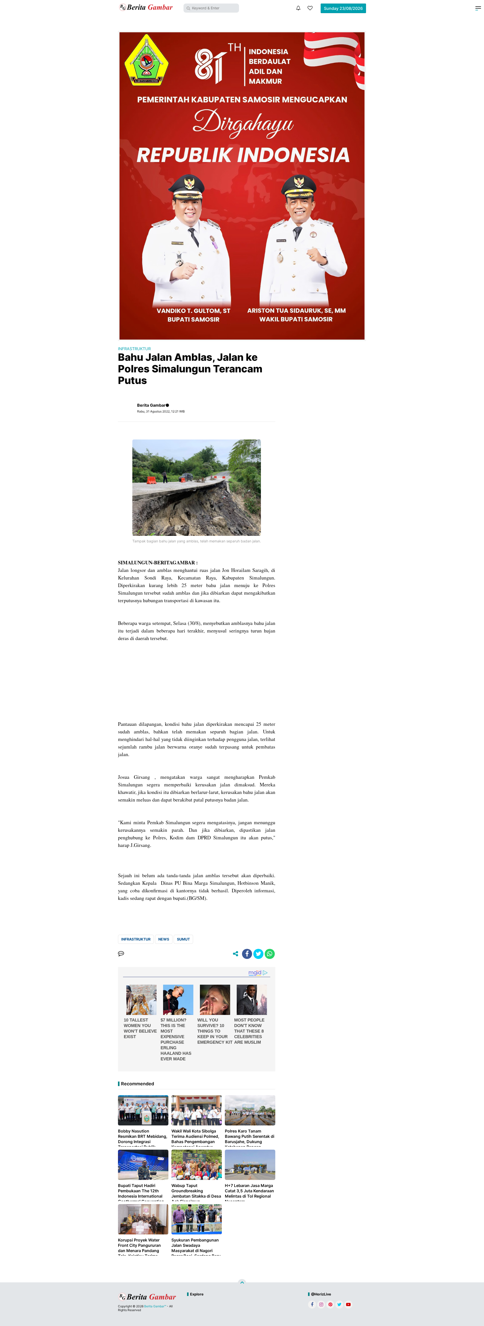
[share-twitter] (258, 954)
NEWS (163, 939)
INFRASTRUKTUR (134, 348)
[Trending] (310, 8)
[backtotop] (242, 1283)
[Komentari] (121, 954)
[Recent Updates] (298, 8)
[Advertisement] (196, 685)
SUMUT (183, 939)
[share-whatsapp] (270, 954)
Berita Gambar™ (155, 1306)
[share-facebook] (247, 954)
